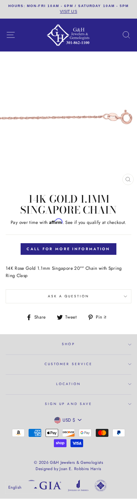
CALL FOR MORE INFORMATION (68, 248)
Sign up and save (68, 403)
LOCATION (68, 383)
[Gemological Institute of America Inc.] (44, 487)
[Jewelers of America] (78, 487)
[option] (68, 9)
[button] (22, 487)
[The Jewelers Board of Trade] (100, 487)
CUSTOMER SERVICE (68, 363)
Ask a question (68, 296)
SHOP (68, 344)
